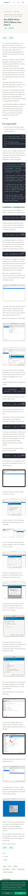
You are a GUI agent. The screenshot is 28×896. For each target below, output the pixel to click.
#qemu (13, 869)
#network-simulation (8, 872)
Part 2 (11, 37)
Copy (23, 136)
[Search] (14, 2)
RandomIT (7, 2)
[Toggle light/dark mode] (18, 2)
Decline (8, 893)
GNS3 (5, 860)
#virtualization (6, 869)
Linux (6, 28)
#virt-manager (21, 869)
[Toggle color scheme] (23, 2)
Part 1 (5, 37)
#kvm (10, 866)
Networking (11, 28)
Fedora (6, 856)
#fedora (15, 866)
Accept (20, 893)
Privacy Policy (22, 889)
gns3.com (19, 372)
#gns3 (4, 866)
